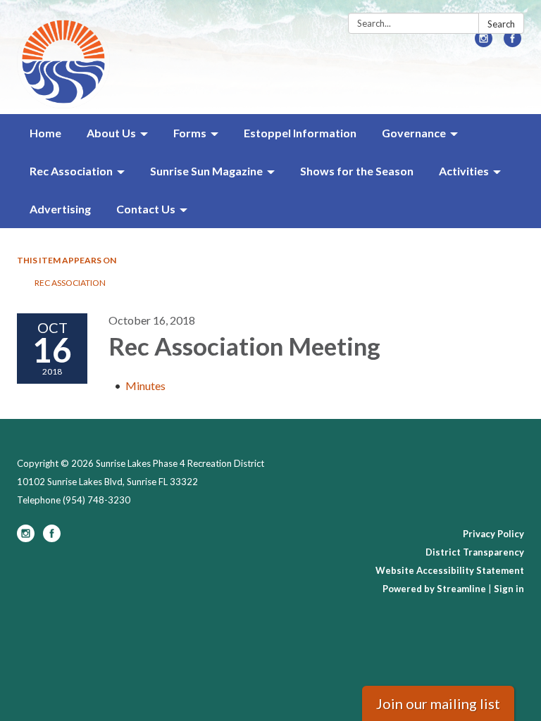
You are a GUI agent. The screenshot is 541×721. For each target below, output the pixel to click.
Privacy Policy (493, 533)
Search (501, 24)
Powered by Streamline (434, 588)
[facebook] (512, 42)
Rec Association (70, 282)
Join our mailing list (438, 703)
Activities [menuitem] (464, 170)
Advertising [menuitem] (60, 208)
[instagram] (483, 42)
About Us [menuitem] (111, 132)
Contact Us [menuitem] (145, 208)
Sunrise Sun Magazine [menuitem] (206, 170)
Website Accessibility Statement (449, 570)
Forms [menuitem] (189, 132)
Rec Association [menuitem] (71, 170)
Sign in (509, 588)
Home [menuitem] (45, 132)
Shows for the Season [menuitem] (356, 170)
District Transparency (474, 552)
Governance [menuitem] (414, 132)
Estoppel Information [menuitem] (300, 132)
